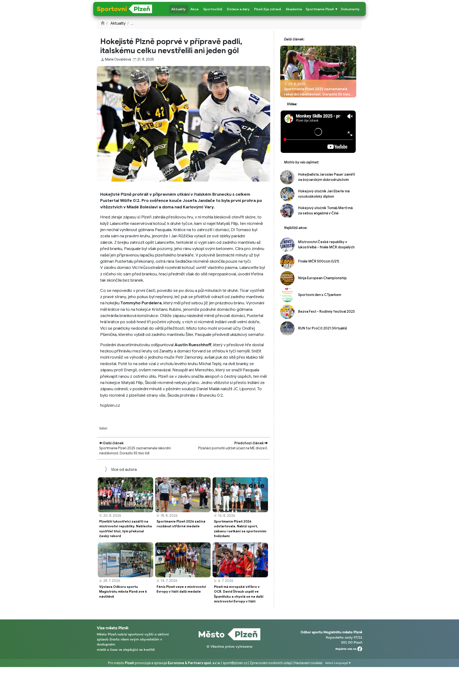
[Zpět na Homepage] (102, 23)
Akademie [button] (294, 9)
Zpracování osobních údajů (271, 663)
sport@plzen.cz (235, 663)
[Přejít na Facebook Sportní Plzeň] (349, 648)
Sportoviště (212, 9)
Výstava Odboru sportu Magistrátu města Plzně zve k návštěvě (123, 592)
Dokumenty (350, 9)
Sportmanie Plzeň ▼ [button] (322, 9)
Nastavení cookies (308, 663)
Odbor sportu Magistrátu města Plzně (331, 632)
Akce (194, 9)
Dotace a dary (238, 9)
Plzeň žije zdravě (267, 9)
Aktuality (178, 9)
